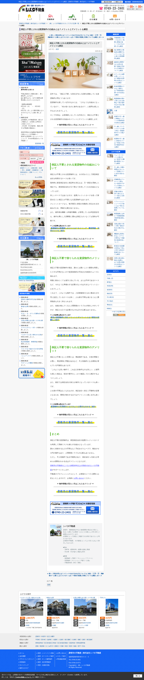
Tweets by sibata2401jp (26, 280)
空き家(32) (110, 297)
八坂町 (61, 639)
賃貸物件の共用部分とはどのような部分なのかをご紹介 (73, 406)
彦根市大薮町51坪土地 (28, 299)
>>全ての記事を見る (118, 311)
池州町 (49, 639)
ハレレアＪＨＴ (26, 356)
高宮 (70, 646)
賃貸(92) (109, 290)
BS (23, 170)
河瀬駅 (54, 625)
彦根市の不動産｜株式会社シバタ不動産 (85, 653)
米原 (66, 646)
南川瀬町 (68, 639)
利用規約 (23, 662)
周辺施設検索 (61, 659)
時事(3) (109, 308)
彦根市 (31, 623)
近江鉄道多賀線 (62, 643)
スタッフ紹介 (61, 656)
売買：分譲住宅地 (43, 665)
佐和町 (116, 623)
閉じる (138, 676)
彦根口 (56, 646)
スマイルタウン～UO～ (28, 327)
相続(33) (109, 293)
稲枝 (74, 646)
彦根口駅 (34, 168)
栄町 (83, 639)
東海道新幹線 (80, 643)
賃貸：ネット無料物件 (45, 659)
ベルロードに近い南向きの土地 (31, 335)
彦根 (36, 646)
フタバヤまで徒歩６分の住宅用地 (32, 349)
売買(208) (110, 286)
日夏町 (62, 623)
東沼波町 (89, 639)
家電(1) (109, 282)
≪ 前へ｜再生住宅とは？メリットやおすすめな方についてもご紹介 (71, 35)
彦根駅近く (36, 170)
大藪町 (55, 639)
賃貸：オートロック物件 (46, 656)
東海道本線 (39, 643)
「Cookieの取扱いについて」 (23, 677)
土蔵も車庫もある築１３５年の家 (32, 320)
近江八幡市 (50, 636)
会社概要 (23, 656)
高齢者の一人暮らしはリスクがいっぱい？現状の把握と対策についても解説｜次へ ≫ (76, 37)
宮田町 (89, 623)
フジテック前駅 (83, 625)
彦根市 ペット (24, 168)
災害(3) (109, 274)
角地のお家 (24, 306)
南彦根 (42, 646)
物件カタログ (24, 668)
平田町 (37, 639)
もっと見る (38, 177)
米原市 (43, 636)
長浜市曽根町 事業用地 (29, 342)
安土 (83, 646)
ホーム (22, 653)
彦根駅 (28, 170)
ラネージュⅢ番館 (27, 363)
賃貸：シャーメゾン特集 (46, 653)
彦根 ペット (33, 172)
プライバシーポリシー (27, 659)
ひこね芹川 (49, 646)
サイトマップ (24, 665)
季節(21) (109, 305)
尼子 (79, 646)
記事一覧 (98, 35)
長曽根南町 (37, 623)
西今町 (43, 639)
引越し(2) (110, 278)
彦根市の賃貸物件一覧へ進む (75, 132)
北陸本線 (72, 643)
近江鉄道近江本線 (50, 643)
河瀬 (61, 646)
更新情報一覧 (39, 143)
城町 (79, 639)
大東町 (74, 639)
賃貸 (57, 49)
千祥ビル (103, 597)
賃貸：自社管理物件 (44, 662)
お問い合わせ (79, 478)
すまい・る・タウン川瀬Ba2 (30, 313)
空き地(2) (110, 301)
